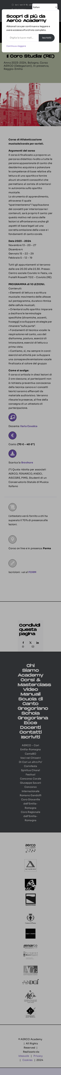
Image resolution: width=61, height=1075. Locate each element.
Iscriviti (46, 37)
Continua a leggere (16, 46)
